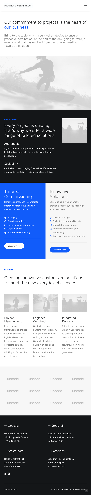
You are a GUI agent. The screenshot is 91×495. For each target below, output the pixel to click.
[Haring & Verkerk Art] (18, 5)
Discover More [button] (14, 246)
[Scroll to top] (86, 490)
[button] (85, 5)
